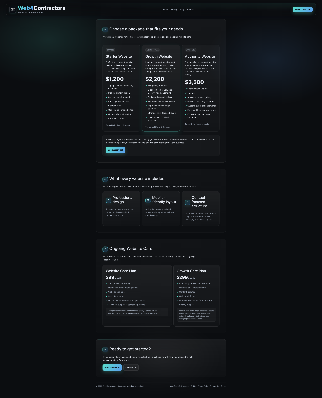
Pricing (174, 9)
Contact (190, 9)
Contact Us (131, 367)
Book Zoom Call (303, 9)
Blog (182, 9)
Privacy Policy (203, 386)
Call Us (193, 386)
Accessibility (215, 386)
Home (165, 9)
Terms (223, 386)
